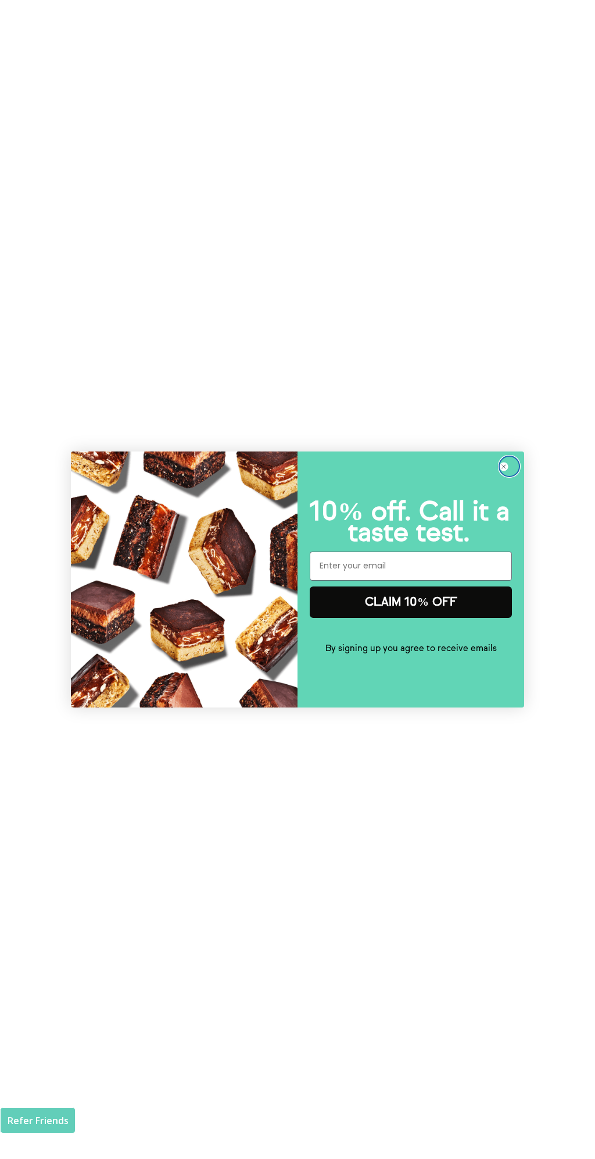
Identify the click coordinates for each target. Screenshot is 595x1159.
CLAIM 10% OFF (411, 602)
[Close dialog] (509, 466)
